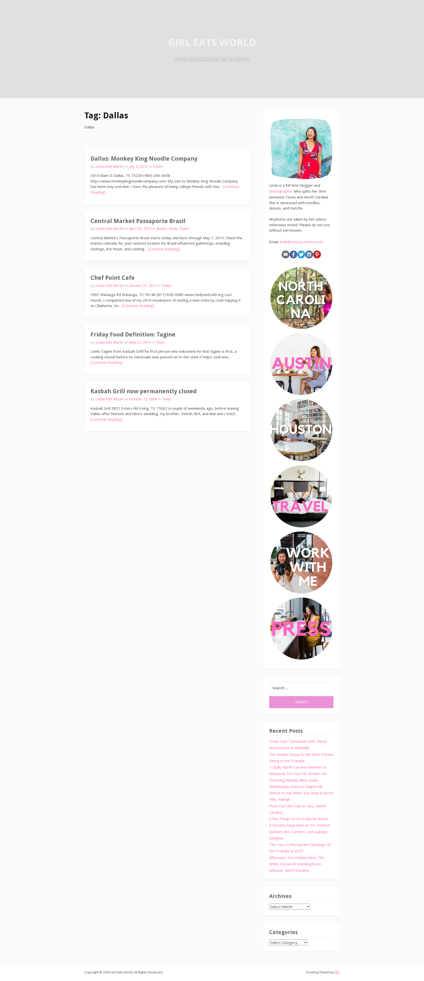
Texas (173, 228)
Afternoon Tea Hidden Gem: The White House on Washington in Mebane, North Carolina (296, 864)
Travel (157, 166)
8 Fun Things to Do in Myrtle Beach (298, 818)
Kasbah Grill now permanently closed (144, 391)
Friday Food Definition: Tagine (133, 334)
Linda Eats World (109, 166)
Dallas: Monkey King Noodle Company (144, 158)
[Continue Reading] (164, 248)
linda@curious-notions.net (301, 241)
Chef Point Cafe (113, 277)
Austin (162, 228)
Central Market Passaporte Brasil (138, 221)
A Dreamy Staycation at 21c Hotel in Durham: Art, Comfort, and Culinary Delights (299, 832)
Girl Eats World (212, 42)
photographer (281, 191)
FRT (337, 972)
